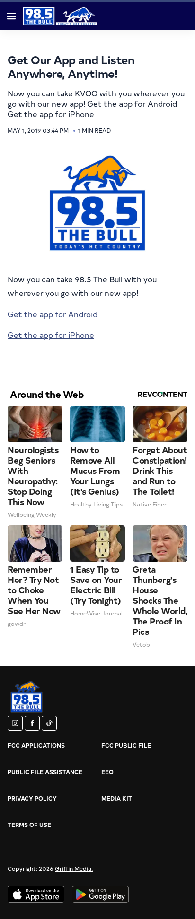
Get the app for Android (53, 314)
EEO (107, 771)
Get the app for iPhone (51, 334)
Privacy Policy (32, 798)
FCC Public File (126, 745)
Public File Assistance (45, 771)
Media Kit (116, 798)
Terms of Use (29, 824)
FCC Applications (36, 745)
